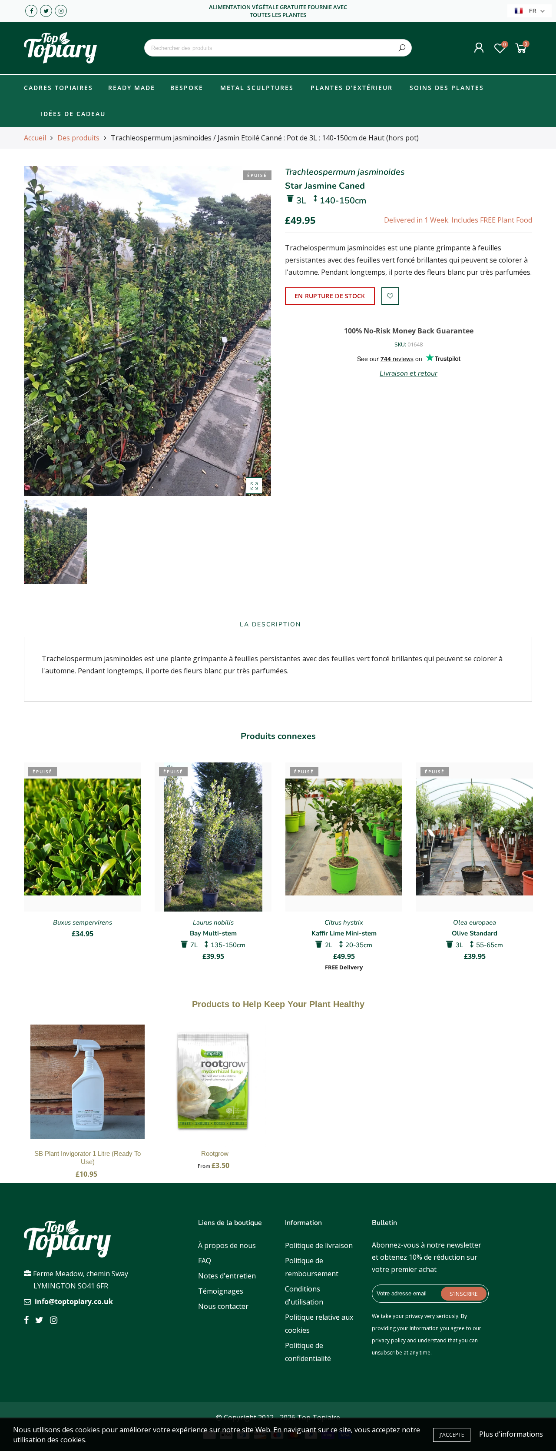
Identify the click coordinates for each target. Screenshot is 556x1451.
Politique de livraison (319, 1245)
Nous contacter (223, 1306)
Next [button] (532, 860)
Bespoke (186, 87)
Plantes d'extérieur (352, 87)
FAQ (204, 1260)
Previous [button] (23, 860)
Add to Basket (87, 1090)
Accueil (35, 138)
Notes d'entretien (227, 1276)
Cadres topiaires (58, 87)
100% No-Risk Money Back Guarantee (408, 331)
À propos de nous (227, 1245)
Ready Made (131, 87)
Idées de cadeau (73, 114)
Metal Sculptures (257, 87)
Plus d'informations (511, 1434)
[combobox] (277, 48)
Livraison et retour (408, 373)
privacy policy (389, 1340)
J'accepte (452, 1434)
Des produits (78, 138)
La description (270, 624)
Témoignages (220, 1291)
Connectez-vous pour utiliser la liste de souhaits (390, 296)
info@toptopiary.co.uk (74, 1301)
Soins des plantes (447, 87)
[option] (147, 331)
